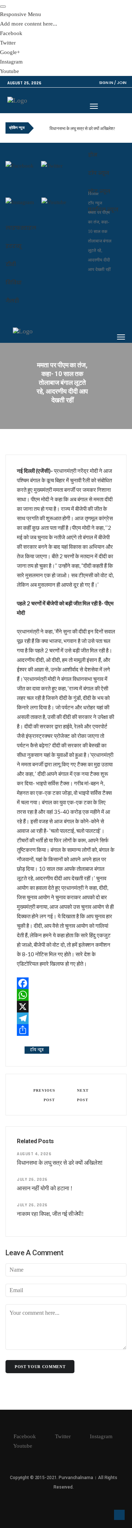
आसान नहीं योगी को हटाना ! (44, 1188)
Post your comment (40, 1366)
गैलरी (12, 301)
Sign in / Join (112, 82)
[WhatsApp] (66, 995)
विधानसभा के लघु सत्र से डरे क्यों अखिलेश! (82, 128)
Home (93, 193)
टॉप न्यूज (98, 173)
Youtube (22, 1446)
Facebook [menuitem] (11, 33)
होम (93, 154)
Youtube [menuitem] (9, 71)
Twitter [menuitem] (8, 43)
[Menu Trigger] (3, 6)
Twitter (62, 1436)
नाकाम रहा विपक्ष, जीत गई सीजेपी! (50, 1214)
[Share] (66, 1030)
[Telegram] (66, 1018)
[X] (66, 1006)
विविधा (14, 282)
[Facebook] (66, 983)
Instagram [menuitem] (11, 62)
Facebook (24, 1436)
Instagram (100, 1436)
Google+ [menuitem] (10, 52)
